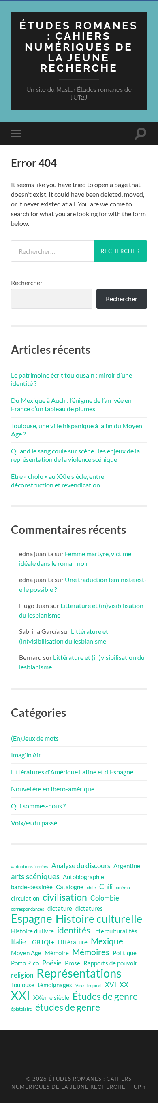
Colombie (104, 898)
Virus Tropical (88, 985)
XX (124, 984)
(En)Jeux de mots (35, 738)
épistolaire (21, 1009)
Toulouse (22, 985)
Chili (106, 886)
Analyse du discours (80, 865)
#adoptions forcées (29, 866)
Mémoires (90, 952)
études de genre (67, 1007)
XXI (20, 995)
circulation (25, 898)
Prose (72, 963)
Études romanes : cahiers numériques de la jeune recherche (78, 46)
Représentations (79, 973)
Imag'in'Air (26, 755)
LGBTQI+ (41, 942)
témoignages (55, 985)
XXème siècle (51, 997)
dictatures (89, 908)
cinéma (123, 887)
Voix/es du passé (34, 823)
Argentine (126, 866)
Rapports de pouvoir (110, 963)
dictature (59, 908)
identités (73, 930)
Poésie (52, 962)
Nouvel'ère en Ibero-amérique (52, 789)
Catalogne (69, 887)
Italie (18, 941)
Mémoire (57, 953)
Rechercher (27, 282)
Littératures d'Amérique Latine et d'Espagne (72, 772)
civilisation (65, 897)
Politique (125, 953)
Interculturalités (115, 931)
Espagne (31, 919)
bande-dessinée (32, 887)
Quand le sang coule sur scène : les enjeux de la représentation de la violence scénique (75, 455)
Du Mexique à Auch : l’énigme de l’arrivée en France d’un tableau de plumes (71, 404)
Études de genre (105, 996)
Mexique (107, 941)
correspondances (27, 909)
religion (22, 975)
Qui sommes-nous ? (38, 806)
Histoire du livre (32, 931)
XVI (110, 984)
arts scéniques (35, 876)
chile (91, 887)
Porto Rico (25, 963)
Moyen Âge (26, 953)
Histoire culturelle (99, 919)
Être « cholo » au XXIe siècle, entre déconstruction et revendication (57, 480)
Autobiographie (83, 876)
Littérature (73, 942)
